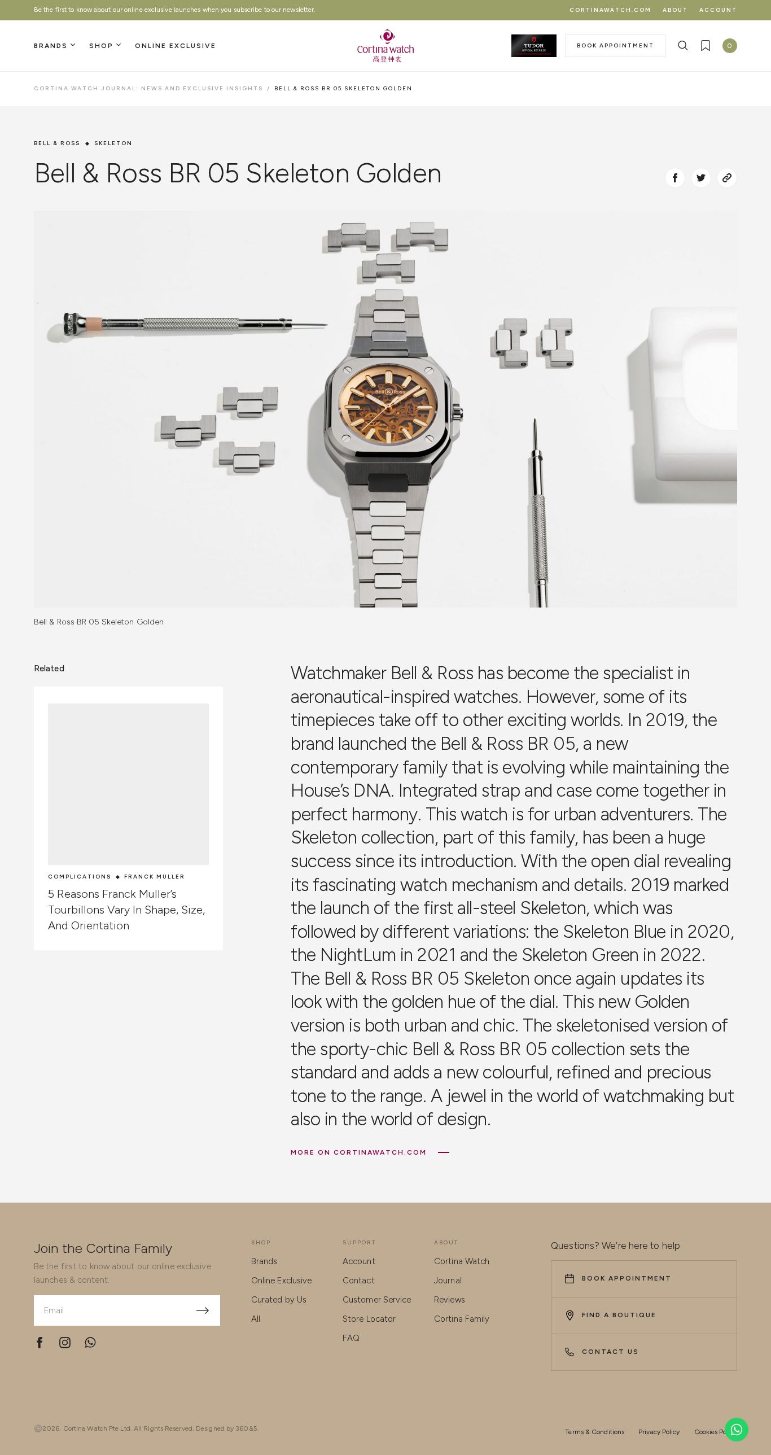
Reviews (449, 1300)
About (675, 10)
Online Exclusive (281, 1280)
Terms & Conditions (594, 1432)
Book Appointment (615, 45)
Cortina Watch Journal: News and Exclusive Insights (148, 88)
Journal (448, 1280)
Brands (264, 1261)
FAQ (351, 1338)
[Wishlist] (705, 45)
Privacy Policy (659, 1432)
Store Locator (369, 1319)
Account (718, 10)
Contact (359, 1280)
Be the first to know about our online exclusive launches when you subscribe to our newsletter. (175, 10)
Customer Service (377, 1300)
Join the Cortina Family (103, 1248)
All (255, 1319)
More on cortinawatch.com (359, 1152)
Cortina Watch (461, 1261)
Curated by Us (278, 1300)
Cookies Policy (715, 1432)
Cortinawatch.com (610, 10)
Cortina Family (461, 1319)
